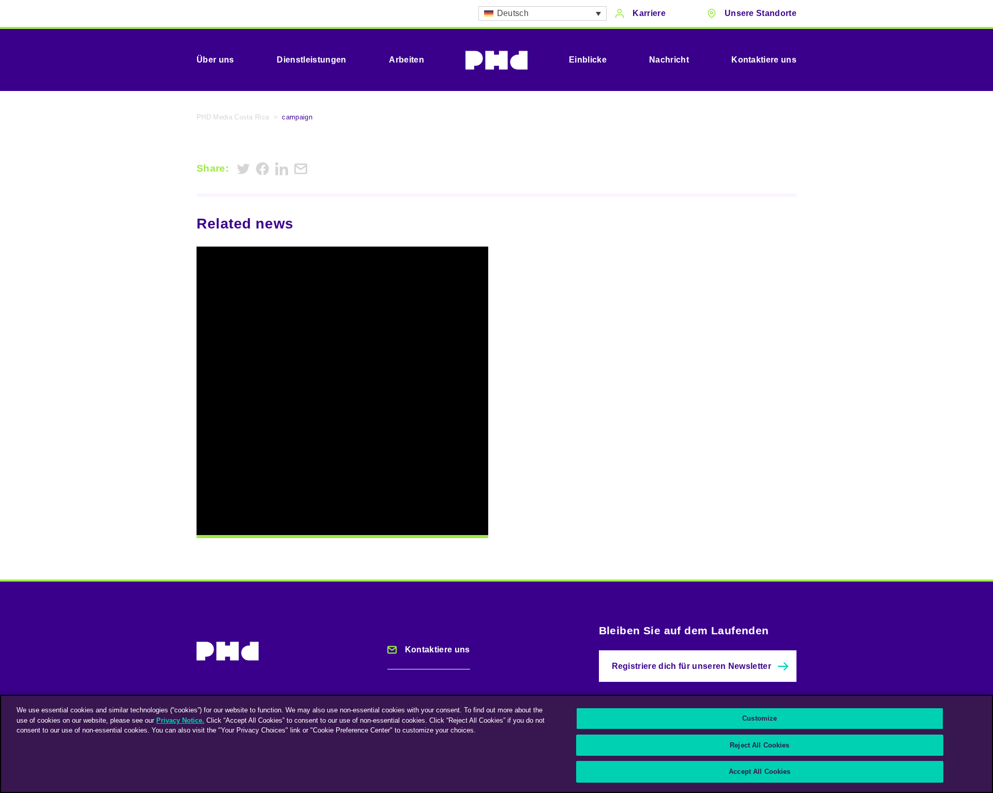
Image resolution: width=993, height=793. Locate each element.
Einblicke (588, 59)
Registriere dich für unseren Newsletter (691, 666)
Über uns (215, 59)
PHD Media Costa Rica (233, 117)
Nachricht (669, 59)
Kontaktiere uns (763, 59)
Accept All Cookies (759, 771)
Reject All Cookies (759, 745)
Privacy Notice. (180, 720)
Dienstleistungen (311, 59)
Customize (759, 718)
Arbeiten (406, 59)
